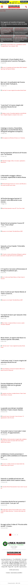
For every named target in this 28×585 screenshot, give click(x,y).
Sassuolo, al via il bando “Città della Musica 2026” (13, 247)
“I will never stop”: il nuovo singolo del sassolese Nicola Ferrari (13, 361)
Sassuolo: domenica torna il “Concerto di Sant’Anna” (21, 33)
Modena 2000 (22, 565)
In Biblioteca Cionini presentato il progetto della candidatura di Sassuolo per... (14, 455)
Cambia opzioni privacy (14, 569)
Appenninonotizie (22, 566)
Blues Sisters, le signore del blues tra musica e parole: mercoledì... (13, 338)
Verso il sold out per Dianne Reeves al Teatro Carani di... (13, 292)
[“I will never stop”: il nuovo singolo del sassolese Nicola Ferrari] (14, 352)
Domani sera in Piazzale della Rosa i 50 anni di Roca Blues (7, 40)
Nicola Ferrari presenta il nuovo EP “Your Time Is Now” (12, 224)
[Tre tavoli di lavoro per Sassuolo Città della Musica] (14, 306)
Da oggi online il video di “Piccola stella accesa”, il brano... (14, 525)
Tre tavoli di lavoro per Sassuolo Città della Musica (13, 315)
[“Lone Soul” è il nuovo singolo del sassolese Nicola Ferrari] (14, 97)
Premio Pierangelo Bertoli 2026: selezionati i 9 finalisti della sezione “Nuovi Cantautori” (21, 39)
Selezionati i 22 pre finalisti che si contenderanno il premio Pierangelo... (13, 60)
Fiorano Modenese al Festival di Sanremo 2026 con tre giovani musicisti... (11, 385)
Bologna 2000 (4, 566)
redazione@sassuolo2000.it (16, 572)
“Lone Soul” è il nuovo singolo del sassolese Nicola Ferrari (12, 106)
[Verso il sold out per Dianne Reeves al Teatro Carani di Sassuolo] (14, 283)
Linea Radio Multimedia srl (6, 559)
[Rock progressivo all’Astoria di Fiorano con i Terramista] (14, 144)
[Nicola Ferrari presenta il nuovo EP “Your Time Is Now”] (14, 215)
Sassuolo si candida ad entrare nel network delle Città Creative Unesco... (13, 479)
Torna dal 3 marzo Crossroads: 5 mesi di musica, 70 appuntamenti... (13, 432)
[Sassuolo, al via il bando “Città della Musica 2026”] (14, 238)
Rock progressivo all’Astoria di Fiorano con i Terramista (14, 153)
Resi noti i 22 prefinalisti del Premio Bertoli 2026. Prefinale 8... (13, 83)
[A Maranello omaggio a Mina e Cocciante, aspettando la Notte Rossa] (14, 167)
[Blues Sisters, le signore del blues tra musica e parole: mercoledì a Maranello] (14, 329)
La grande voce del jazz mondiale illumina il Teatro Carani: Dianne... (12, 409)
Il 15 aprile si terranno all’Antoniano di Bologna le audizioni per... (14, 270)
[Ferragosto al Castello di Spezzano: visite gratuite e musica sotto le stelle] (14, 18)
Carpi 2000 (16, 566)
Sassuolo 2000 (16, 565)
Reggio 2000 (10, 566)
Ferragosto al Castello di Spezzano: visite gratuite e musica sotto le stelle (14, 23)
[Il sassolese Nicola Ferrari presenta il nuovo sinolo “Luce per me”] (14, 493)
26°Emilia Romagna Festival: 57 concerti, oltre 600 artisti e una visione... (11, 200)
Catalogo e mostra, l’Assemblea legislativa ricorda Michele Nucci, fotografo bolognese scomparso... (12, 129)
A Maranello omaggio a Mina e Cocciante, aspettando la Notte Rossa (13, 176)
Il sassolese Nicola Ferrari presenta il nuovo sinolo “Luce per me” (13, 502)
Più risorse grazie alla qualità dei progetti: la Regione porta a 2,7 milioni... (6, 31)
